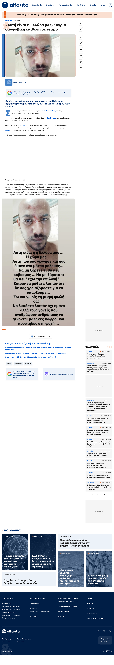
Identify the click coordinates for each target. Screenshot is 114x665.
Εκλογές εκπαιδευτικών (9, 618)
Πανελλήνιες (81, 5)
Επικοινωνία (6, 642)
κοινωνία (12, 530)
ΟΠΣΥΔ (78, 601)
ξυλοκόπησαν (51, 118)
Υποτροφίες (16, 615)
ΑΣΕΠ (32, 611)
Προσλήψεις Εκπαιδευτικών (68, 598)
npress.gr (23, 125)
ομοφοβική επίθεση (48, 111)
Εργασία (93, 5)
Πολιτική (61, 616)
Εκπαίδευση (50, 5)
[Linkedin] (81, 49)
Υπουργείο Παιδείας (65, 5)
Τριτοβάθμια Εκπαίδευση (67, 606)
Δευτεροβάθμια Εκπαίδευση (11, 609)
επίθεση (9, 363)
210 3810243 (104, 642)
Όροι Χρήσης (6, 639)
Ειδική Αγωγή (6, 615)
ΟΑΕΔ (37, 611)
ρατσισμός (28, 363)
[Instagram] (104, 631)
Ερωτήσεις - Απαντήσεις (96, 618)
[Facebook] (81, 37)
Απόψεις (90, 603)
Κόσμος (89, 598)
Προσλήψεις (45, 611)
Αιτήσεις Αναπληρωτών (66, 601)
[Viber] (81, 55)
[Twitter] (81, 43)
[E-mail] (81, 68)
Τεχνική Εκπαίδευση (8, 612)
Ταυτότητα (20, 642)
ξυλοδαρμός (18, 363)
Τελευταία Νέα (37, 5)
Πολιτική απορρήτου (24, 639)
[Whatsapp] (81, 62)
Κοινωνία (103, 5)
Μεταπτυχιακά (63, 611)
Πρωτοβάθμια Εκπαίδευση (11, 606)
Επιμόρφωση (92, 613)
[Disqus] (42, 409)
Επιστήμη (90, 608)
